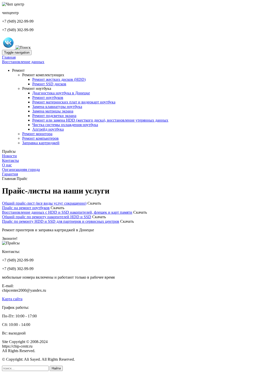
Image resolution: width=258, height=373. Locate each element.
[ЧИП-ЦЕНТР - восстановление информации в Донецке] (9, 47)
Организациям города (21, 169)
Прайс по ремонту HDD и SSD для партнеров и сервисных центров (60, 221)
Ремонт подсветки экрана (54, 116)
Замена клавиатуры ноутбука (57, 106)
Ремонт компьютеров (40, 138)
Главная (9, 57)
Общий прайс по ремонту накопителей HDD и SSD (46, 217)
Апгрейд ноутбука (48, 129)
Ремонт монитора (37, 134)
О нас (7, 165)
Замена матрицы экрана (52, 111)
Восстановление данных (23, 62)
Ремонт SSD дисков (49, 84)
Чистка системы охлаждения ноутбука (65, 125)
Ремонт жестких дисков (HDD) (59, 79)
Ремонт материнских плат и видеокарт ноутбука (73, 102)
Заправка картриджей (40, 143)
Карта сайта (12, 299)
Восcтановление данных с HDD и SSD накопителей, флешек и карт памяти (67, 212)
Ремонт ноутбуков (47, 97)
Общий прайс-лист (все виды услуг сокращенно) (44, 203)
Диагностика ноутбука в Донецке (61, 93)
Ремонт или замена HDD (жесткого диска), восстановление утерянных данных (100, 120)
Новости (9, 156)
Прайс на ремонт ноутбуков (26, 208)
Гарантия (10, 174)
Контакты (10, 160)
